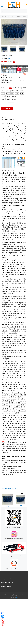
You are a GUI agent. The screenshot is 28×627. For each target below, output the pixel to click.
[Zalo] (2, 612)
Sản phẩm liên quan (9, 488)
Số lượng (3, 104)
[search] (3, 11)
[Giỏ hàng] (25, 5)
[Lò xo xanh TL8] (7, 499)
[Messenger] (2, 616)
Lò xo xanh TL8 (7, 493)
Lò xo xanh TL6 (20, 493)
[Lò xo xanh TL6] (20, 499)
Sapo (17, 597)
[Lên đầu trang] (26, 620)
